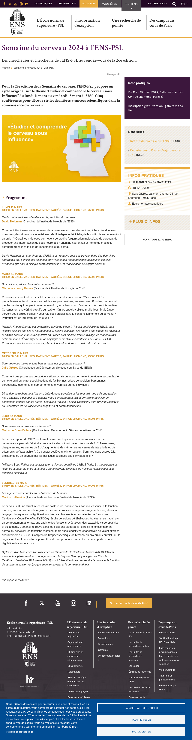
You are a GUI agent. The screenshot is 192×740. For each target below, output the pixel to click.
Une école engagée (78, 691)
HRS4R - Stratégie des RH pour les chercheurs (77, 681)
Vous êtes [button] (109, 3)
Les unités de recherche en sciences (135, 656)
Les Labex (134, 666)
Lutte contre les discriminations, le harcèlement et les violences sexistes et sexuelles (169, 656)
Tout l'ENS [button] (131, 4)
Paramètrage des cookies (141, 707)
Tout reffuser (141, 719)
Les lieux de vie (167, 632)
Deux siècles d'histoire (79, 697)
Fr (183, 3)
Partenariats (74, 671)
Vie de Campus (167, 670)
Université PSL (75, 666)
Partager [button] (112, 74)
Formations (104, 638)
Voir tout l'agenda (157, 239)
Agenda (6, 68)
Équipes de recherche (140, 671)
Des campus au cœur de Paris (161, 23)
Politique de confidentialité (19, 731)
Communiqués (43, 3)
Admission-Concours (108, 632)
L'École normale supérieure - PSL (50, 23)
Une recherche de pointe (126, 23)
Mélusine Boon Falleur (16, 430)
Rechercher (174, 4)
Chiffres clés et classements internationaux (75, 656)
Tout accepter (141, 731)
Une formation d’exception (87, 23)
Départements (105, 644)
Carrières (103, 650)
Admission (88, 3)
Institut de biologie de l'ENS (149, 141)
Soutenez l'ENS (157, 3)
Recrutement (67, 3)
